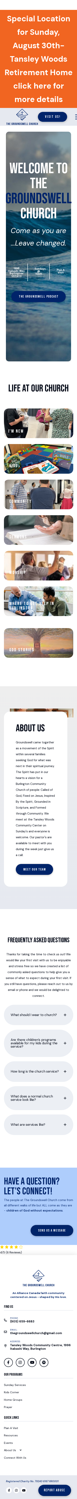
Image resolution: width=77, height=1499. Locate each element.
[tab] (38, 1015)
